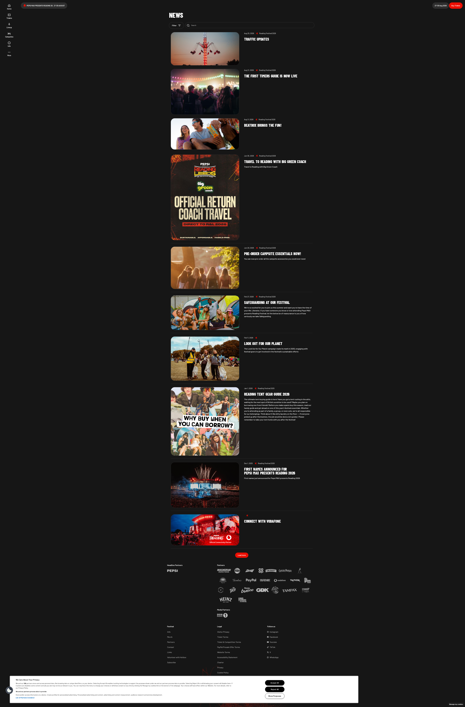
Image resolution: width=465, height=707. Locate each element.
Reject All (275, 689)
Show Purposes (274, 696)
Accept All (275, 683)
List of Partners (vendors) (25, 698)
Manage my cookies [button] (456, 704)
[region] (184, 689)
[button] (9, 53)
